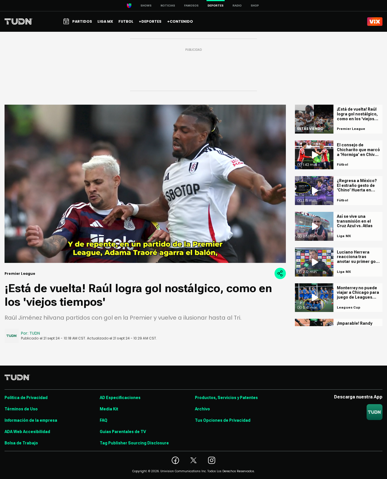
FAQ (103, 420)
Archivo (202, 409)
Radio (237, 5)
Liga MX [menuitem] (105, 21)
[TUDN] (19, 21)
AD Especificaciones (120, 397)
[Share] (280, 273)
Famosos (191, 5)
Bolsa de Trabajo (21, 443)
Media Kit (109, 409)
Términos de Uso (21, 409)
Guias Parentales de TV (123, 431)
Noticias (168, 5)
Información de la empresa (31, 420)
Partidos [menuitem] (82, 21)
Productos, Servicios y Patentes (226, 397)
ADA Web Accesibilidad (27, 431)
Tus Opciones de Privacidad (222, 420)
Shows (146, 5)
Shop (255, 5)
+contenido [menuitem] (180, 21)
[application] (145, 184)
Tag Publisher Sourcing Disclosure (134, 443)
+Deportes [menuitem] (150, 21)
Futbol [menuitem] (125, 21)
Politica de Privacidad (26, 397)
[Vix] (374, 21)
